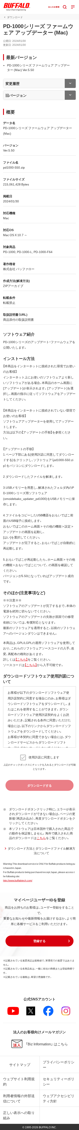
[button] (39, 941)
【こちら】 (21, 659)
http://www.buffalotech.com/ (17, 880)
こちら (41, 838)
